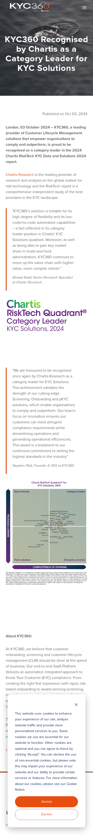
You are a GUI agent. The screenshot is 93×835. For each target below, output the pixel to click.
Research (25, 174)
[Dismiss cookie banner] (76, 704)
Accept (46, 801)
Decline (46, 814)
